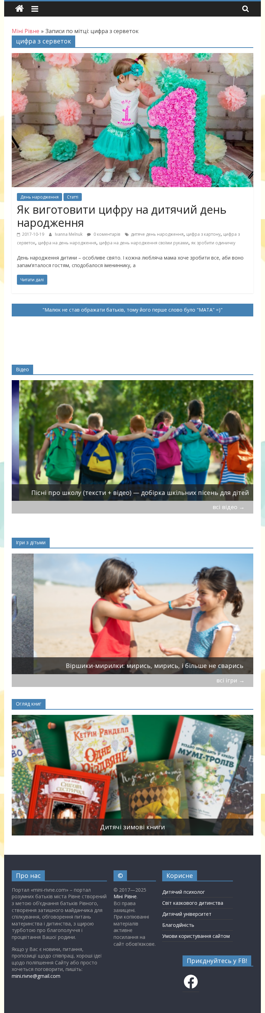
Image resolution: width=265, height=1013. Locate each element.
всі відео (229, 507)
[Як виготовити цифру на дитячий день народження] (132, 57)
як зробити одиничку (213, 243)
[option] (133, 440)
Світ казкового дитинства (192, 903)
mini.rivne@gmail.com (36, 976)
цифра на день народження (67, 243)
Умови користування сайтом (196, 936)
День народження (39, 197)
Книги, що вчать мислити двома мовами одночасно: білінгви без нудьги (132, 827)
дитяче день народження (157, 234)
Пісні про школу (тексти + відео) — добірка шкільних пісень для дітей (133, 492)
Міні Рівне (125, 896)
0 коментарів (106, 234)
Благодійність (178, 925)
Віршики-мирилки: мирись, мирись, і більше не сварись (133, 665)
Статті (72, 197)
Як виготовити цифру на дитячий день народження (121, 216)
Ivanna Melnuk (69, 234)
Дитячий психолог (183, 892)
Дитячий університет (187, 914)
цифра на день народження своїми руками (143, 243)
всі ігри (230, 680)
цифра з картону (203, 234)
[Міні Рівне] (19, 8)
